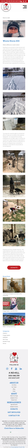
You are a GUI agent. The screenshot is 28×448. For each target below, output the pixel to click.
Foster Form (14, 400)
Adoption (5, 333)
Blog (14, 389)
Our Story (14, 385)
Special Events (14, 404)
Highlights (5, 337)
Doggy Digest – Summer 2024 (10, 311)
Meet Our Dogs (14, 395)
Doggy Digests (6, 335)
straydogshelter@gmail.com (9, 439)
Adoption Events (14, 406)
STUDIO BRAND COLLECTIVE (17, 447)
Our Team (14, 387)
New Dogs (5, 339)
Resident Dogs (6, 341)
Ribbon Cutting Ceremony (9, 326)
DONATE (14, 268)
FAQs (14, 391)
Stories (4, 343)
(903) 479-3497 (22, 439)
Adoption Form (14, 397)
